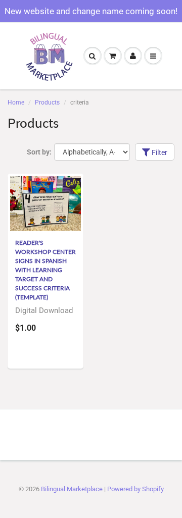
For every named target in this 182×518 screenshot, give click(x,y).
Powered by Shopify (135, 489)
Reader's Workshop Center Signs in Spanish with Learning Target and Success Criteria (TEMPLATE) (45, 270)
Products (47, 102)
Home (16, 102)
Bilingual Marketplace (72, 489)
